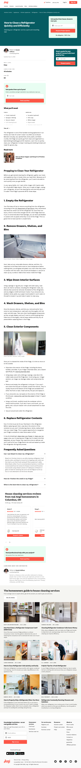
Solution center (58, 724)
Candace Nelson (46, 624)
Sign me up (15, 742)
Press (68, 732)
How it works (70, 724)
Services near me (33, 731)
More (26, 6)
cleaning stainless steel (22, 372)
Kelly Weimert (45, 697)
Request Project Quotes (63, 30)
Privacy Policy (25, 759)
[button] (6, 542)
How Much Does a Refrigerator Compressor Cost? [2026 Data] (20, 629)
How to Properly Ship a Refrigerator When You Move (21, 700)
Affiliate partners (71, 745)
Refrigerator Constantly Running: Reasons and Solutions (57, 701)
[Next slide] (10, 542)
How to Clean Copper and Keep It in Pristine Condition (30, 157)
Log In (65, 2)
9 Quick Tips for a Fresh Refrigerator (53, 666)
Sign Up (73, 2)
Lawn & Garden (19, 6)
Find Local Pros (24, 100)
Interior (6, 6)
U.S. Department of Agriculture (24, 208)
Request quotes (65, 63)
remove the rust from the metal (24, 396)
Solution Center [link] (8, 12)
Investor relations (71, 734)
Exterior (12, 6)
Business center (45, 729)
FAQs (55, 729)
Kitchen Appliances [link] (25, 12)
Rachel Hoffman (20, 570)
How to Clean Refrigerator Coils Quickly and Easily (21, 666)
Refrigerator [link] (35, 12)
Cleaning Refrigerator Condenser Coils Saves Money (59, 628)
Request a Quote (18, 535)
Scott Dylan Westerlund (11, 624)
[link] (18, 522)
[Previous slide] (6, 542)
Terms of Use (17, 759)
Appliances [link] (16, 12)
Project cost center (59, 727)
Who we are (70, 727)
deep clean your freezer (25, 436)
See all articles (10, 597)
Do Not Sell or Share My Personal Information (36, 762)
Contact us (70, 737)
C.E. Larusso (44, 662)
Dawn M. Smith (8, 697)
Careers (69, 729)
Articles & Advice (33, 6)
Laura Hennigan (8, 662)
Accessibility (18, 762)
